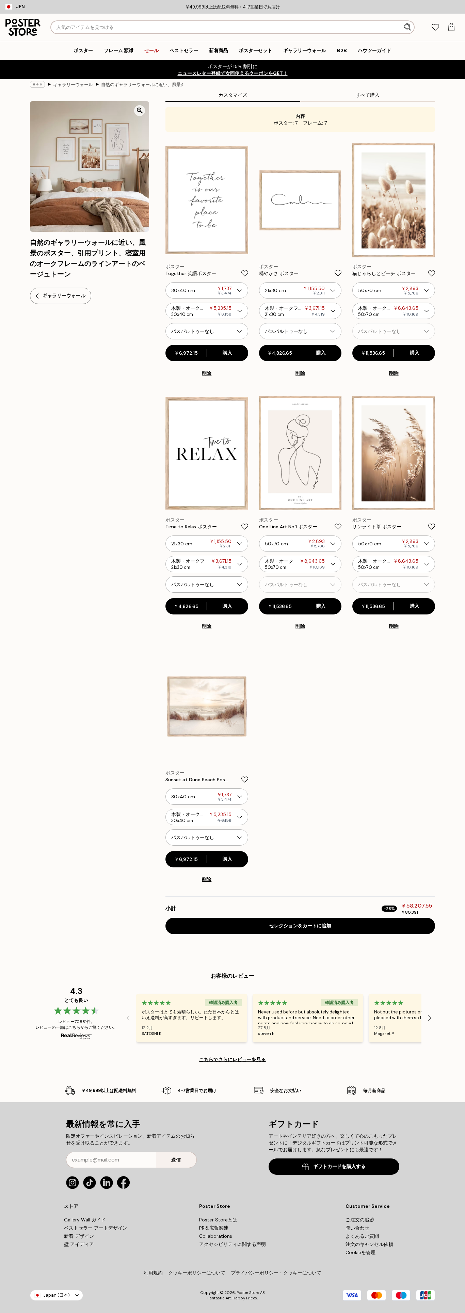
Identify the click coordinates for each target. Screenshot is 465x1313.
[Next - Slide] (429, 1017)
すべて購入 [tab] (368, 95)
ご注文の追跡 (360, 1220)
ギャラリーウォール (73, 84)
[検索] (408, 27)
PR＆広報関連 (213, 1228)
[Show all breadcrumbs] (37, 84)
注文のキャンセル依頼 (369, 1244)
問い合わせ (357, 1228)
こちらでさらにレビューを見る (232, 1059)
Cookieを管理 (360, 1252)
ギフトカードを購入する (339, 1166)
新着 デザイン (79, 1236)
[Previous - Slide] (128, 1017)
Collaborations (215, 1236)
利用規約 (153, 1273)
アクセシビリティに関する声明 (232, 1244)
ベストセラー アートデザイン (95, 1228)
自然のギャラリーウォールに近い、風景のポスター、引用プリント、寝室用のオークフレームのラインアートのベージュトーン (142, 84)
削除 (206, 373)
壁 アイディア (79, 1244)
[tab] (435, 27)
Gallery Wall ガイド (85, 1220)
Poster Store (248, 1292)
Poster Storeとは (218, 1220)
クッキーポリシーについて (196, 1273)
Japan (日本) (56, 1295)
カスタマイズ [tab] (233, 95)
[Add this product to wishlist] (244, 273)
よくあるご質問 (362, 1236)
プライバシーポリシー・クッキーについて (276, 1273)
